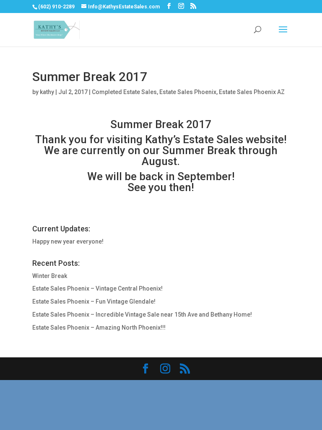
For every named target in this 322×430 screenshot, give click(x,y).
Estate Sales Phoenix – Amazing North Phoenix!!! (99, 327)
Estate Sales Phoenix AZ (252, 92)
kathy (47, 92)
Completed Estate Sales (124, 92)
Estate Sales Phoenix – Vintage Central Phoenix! (97, 288)
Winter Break (49, 276)
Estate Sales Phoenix (187, 92)
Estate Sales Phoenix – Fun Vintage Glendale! (94, 301)
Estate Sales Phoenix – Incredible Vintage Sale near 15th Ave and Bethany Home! (142, 314)
